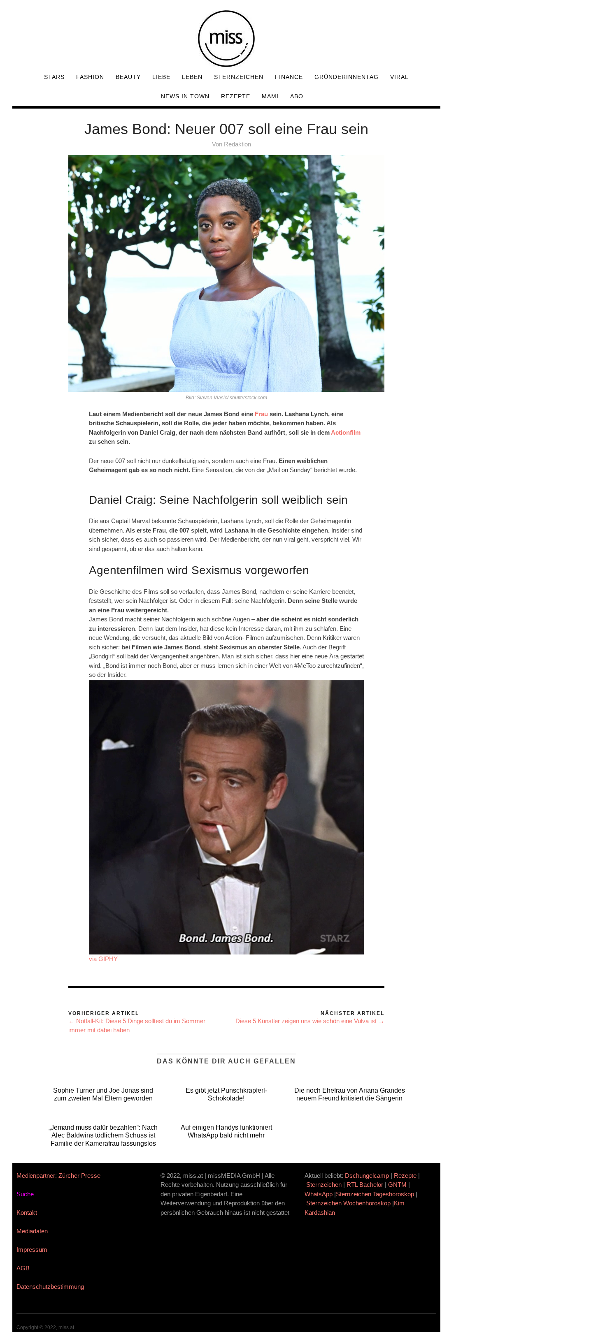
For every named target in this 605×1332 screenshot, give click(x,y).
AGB (23, 1268)
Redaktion (237, 144)
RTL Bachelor (365, 1184)
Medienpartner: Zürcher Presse (58, 1175)
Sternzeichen (238, 77)
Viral (399, 77)
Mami (270, 96)
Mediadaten (32, 1231)
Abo (296, 96)
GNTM (397, 1184)
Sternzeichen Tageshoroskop (375, 1194)
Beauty (128, 77)
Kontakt (26, 1212)
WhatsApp (319, 1194)
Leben (192, 77)
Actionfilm (346, 432)
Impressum (31, 1249)
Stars (54, 77)
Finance (289, 77)
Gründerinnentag (346, 77)
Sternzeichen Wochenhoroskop (348, 1203)
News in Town (185, 96)
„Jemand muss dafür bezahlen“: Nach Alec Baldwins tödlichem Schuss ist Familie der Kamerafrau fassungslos (103, 1135)
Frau (261, 413)
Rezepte (235, 96)
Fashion (90, 77)
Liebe (161, 77)
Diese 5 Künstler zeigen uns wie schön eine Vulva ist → (309, 1020)
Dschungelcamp (367, 1175)
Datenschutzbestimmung (50, 1286)
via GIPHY (103, 958)
